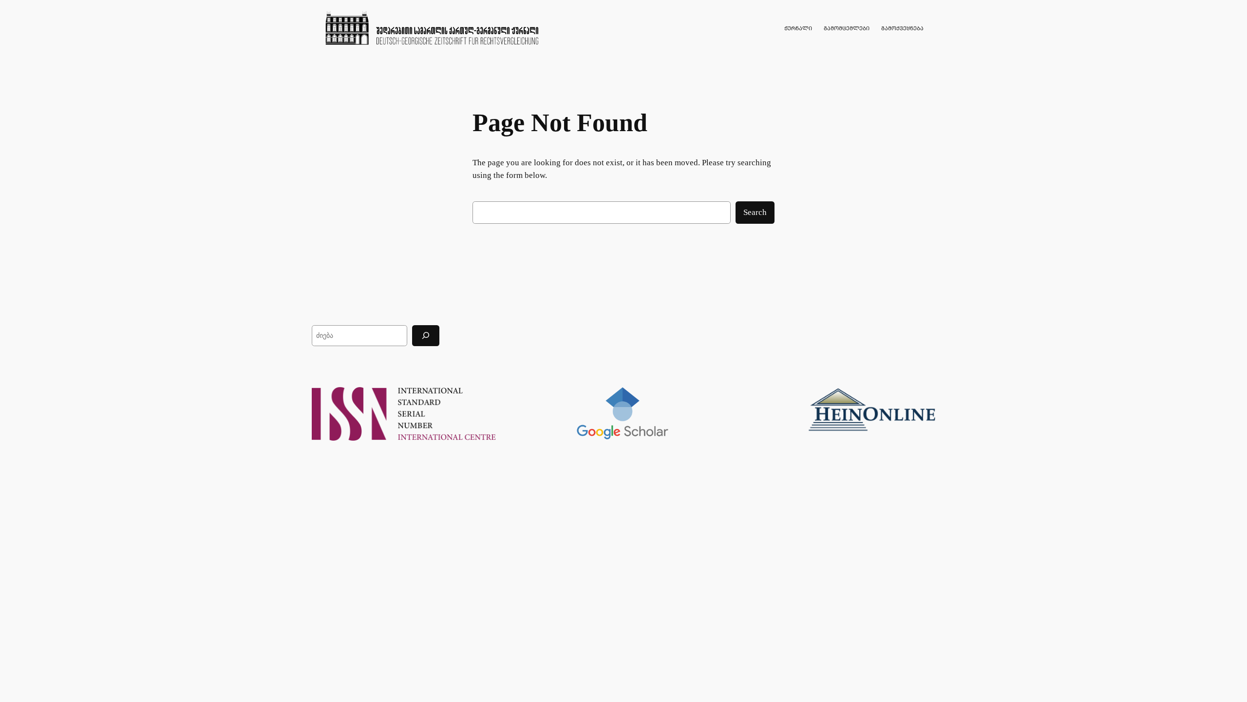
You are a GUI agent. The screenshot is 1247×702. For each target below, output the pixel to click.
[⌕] (425, 335)
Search (755, 212)
